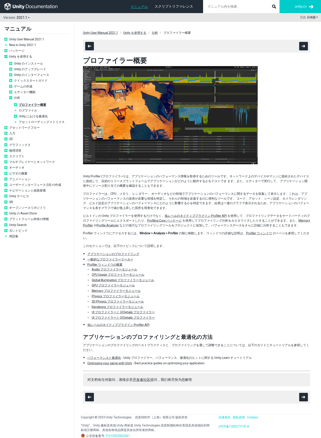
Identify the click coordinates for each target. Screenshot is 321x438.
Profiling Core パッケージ (164, 220)
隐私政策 (239, 417)
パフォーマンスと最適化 (104, 357)
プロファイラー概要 (32, 104)
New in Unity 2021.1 (22, 45)
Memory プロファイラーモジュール (116, 291)
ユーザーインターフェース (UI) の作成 (35, 184)
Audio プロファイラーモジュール (114, 269)
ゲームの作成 (23, 86)
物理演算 (15, 150)
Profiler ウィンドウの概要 (105, 264)
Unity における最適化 (33, 116)
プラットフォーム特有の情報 (29, 219)
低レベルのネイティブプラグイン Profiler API (196, 215)
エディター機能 (24, 92)
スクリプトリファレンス (174, 6)
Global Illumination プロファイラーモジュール (123, 280)
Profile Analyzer (108, 225)
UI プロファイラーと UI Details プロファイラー (123, 312)
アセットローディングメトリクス (42, 122)
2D (11, 139)
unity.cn (301, 6)
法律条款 (224, 417)
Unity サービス (19, 196)
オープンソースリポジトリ (27, 207)
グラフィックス (20, 145)
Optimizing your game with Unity (109, 363)
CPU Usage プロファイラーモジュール (118, 274)
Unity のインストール (28, 63)
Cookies (252, 417)
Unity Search (18, 225)
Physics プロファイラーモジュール (116, 296)
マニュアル (139, 7)
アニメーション (20, 179)
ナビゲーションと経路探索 (27, 190)
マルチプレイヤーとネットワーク (32, 162)
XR (11, 202)
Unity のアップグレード (30, 69)
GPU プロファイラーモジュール (113, 285)
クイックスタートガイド (31, 80)
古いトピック (18, 230)
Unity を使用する (20, 56)
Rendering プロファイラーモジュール (117, 307)
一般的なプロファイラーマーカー (110, 259)
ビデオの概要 (18, 173)
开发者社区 (141, 380)
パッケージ (16, 50)
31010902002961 (117, 436)
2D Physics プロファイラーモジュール (118, 301)
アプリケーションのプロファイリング (113, 254)
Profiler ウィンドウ (259, 233)
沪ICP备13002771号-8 (233, 426)
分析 (17, 97)
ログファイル (28, 110)
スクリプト (16, 156)
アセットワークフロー (24, 127)
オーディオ (16, 167)
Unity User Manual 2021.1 (26, 39)
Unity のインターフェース (31, 75)
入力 (12, 133)
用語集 (13, 236)
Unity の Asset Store (23, 213)
